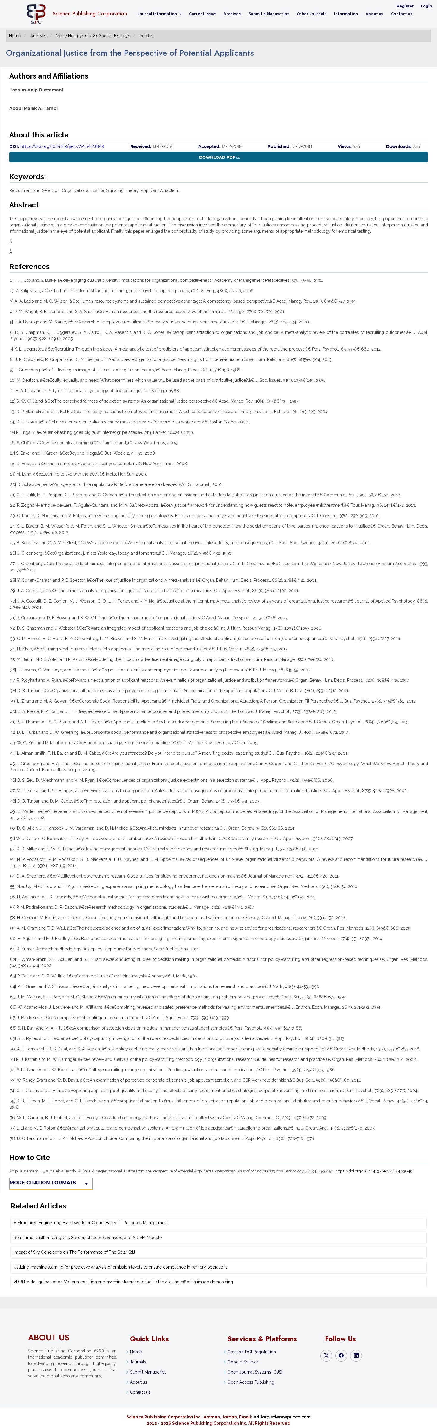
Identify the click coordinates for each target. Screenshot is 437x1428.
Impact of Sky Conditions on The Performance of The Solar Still (74, 1252)
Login (426, 6)
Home (15, 35)
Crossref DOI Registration (251, 1352)
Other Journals (311, 14)
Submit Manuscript (148, 1372)
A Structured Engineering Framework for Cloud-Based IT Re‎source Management (91, 1222)
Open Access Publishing (250, 1382)
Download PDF (217, 157)
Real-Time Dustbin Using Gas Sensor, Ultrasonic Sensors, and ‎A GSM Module (88, 1237)
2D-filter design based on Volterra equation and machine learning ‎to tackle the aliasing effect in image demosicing (123, 1282)
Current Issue (202, 14)
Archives (232, 14)
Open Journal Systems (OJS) (254, 1372)
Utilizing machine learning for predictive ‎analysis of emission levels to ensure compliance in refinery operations (121, 1267)
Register (405, 6)
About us (374, 14)
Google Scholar (242, 1362)
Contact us (401, 14)
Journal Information (157, 14)
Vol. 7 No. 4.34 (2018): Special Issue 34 (93, 35)
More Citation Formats (43, 1182)
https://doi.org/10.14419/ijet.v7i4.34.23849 (62, 146)
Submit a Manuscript (269, 14)
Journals (138, 1362)
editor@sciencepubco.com (282, 1417)
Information (346, 14)
